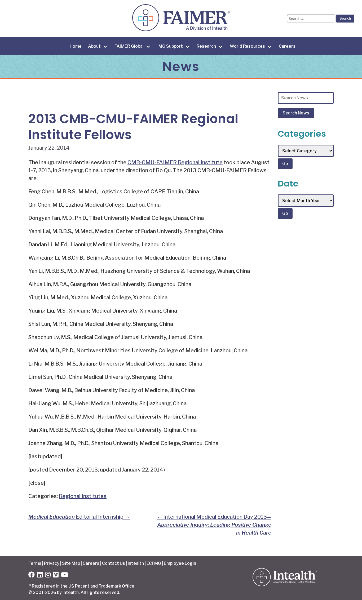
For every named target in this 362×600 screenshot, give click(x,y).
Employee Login (180, 563)
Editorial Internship (79, 517)
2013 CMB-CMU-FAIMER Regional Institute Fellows (133, 127)
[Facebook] (31, 575)
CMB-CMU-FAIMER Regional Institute (175, 162)
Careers (287, 46)
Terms (34, 563)
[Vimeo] (56, 575)
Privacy (51, 563)
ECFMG (154, 563)
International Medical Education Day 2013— (214, 525)
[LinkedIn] (40, 575)
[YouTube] (64, 575)
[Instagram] (48, 575)
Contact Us (113, 563)
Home (76, 46)
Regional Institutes (83, 496)
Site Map (71, 563)
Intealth (136, 563)
